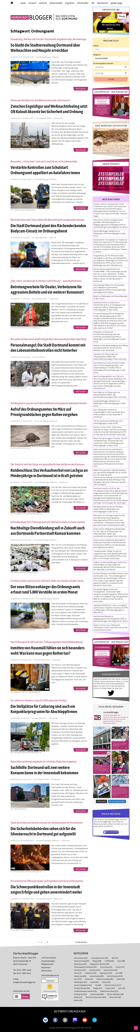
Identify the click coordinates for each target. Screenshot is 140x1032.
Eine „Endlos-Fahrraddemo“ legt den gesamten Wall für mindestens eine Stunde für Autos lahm (108, 583)
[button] (111, 22)
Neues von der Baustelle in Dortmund (109, 568)
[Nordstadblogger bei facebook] (55, 1020)
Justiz (119, 973)
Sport (121, 988)
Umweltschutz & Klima (109, 991)
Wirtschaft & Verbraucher (96, 997)
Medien (89, 979)
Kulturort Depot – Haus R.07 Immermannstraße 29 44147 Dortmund (24, 961)
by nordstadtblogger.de (69, 1028)
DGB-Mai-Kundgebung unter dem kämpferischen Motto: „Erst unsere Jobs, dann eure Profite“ (110, 325)
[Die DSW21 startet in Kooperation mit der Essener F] (101, 738)
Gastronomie (80, 970)
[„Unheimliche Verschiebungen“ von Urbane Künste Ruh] (101, 786)
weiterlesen (81, 88)
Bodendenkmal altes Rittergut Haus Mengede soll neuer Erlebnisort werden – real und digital (110, 482)
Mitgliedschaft (47, 964)
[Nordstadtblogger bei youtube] (84, 1020)
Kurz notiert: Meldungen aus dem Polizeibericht (108, 264)
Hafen (77, 973)
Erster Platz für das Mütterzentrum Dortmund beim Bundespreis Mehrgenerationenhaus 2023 (110, 462)
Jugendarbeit (106, 973)
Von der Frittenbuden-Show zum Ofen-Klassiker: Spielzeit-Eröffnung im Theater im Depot (110, 249)
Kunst (78, 979)
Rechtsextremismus (113, 985)
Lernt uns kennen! (48, 958)
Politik (94, 982)
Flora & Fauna (106, 967)
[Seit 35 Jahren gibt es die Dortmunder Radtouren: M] (120, 786)
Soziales (110, 988)
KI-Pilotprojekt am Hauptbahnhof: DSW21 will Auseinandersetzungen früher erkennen (110, 356)
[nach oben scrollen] (136, 1028)
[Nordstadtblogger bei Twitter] (65, 1020)
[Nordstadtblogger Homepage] (12, 3)
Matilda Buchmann (43, 660)
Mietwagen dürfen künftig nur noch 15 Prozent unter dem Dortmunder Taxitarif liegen (110, 213)
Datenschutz (46, 970)
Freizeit (120, 967)
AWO (115, 958)
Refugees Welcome (82, 988)
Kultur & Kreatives (115, 976)
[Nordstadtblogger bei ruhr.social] (74, 1020)
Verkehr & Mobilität (115, 994)
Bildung (97, 961)
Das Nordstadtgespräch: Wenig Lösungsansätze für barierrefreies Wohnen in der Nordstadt (111, 347)
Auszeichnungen (48, 961)
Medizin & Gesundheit (105, 979)
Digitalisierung (80, 964)
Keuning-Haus (80, 976)
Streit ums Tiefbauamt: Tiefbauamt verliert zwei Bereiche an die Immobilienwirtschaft (109, 522)
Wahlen (78, 997)
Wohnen (78, 1000)
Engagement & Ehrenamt (99, 964)
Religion (97, 988)
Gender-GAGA (116, 3)
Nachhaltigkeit (80, 982)
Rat (98, 985)
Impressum (45, 967)
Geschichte (94, 970)
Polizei (106, 982)
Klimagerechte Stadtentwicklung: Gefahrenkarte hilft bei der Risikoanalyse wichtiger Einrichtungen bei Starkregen (111, 500)
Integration (90, 973)
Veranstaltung (97, 994)
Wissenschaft (115, 997)
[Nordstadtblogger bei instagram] (94, 1020)
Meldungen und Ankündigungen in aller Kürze (108, 308)
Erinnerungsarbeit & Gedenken (85, 967)
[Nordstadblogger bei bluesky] (45, 1020)
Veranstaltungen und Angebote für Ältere (111, 227)
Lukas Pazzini (40, 357)
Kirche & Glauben (97, 976)
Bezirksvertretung (81, 961)
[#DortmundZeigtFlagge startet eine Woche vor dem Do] (101, 762)
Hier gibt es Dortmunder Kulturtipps (111, 434)
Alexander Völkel (45, 118)
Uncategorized (80, 994)
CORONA (109, 961)
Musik (121, 979)
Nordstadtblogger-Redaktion (49, 57)
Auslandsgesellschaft (99, 958)
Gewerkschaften (111, 970)
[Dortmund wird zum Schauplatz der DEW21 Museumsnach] (120, 762)
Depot (121, 961)
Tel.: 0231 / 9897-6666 (22, 970)
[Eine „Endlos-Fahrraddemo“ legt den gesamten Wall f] (120, 738)
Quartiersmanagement (83, 985)
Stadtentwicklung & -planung (85, 991)
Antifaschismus (81, 958)
